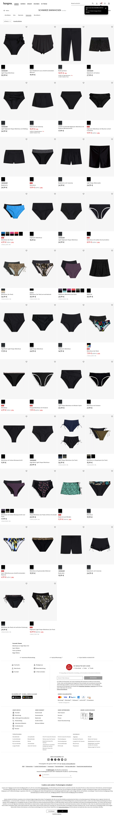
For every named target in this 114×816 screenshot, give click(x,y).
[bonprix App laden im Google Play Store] (27, 697)
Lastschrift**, (83, 700)
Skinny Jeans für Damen (49, 739)
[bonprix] (7, 3)
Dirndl (89, 737)
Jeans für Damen (32, 746)
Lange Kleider (16, 746)
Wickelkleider (31, 739)
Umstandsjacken (62, 741)
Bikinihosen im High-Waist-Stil (20, 646)
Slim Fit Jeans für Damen (49, 737)
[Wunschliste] (105, 3)
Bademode (38, 718)
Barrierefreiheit (59, 766)
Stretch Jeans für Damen (64, 737)
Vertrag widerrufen (70, 766)
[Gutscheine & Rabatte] (101, 3)
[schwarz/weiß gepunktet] (32, 179)
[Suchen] (92, 3)
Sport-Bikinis (16, 648)
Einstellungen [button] (51, 811)
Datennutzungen (44, 788)
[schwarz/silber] (3, 402)
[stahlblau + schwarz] (3, 234)
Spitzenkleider (16, 741)
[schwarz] (3, 67)
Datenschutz (29, 766)
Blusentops (76, 743)
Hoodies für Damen (78, 739)
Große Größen (39, 720)
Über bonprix (61, 713)
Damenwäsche (39, 715)
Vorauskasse (90, 700)
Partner (10, 788)
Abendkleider (15, 737)
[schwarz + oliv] (65, 456)
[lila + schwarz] (69, 290)
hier (75, 791)
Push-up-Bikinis (16, 650)
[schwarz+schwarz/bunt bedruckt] (89, 345)
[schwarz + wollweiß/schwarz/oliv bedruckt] (32, 290)
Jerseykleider (31, 737)
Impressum (51, 766)
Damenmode (38, 712)
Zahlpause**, (75, 700)
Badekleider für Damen (94, 741)
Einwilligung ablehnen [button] (57, 814)
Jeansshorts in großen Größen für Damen (49, 745)
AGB (23, 766)
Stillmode (60, 746)
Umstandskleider (62, 743)
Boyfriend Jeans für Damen (48, 742)
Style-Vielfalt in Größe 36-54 (86, 657)
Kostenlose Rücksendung (28, 657)
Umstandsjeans (62, 739)
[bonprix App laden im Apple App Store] (16, 697)
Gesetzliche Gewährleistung (84, 766)
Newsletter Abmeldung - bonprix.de (87, 686)
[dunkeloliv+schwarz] (78, 290)
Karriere (60, 715)
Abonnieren (93, 678)
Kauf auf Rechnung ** (57, 657)
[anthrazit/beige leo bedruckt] (3, 290)
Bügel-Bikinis (16, 653)
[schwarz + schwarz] (21, 234)
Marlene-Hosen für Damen (48, 749)
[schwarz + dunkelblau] (60, 456)
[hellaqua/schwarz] (65, 290)
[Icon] (26, 27)
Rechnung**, (61, 700)
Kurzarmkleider (16, 743)
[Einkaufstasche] (109, 3)
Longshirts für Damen (78, 741)
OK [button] (62, 811)
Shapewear (76, 746)
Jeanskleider (31, 743)
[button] (7, 21)
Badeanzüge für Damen (94, 747)
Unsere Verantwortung (64, 721)
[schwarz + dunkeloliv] (7, 511)
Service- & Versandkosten (68, 764)
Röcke (29, 741)
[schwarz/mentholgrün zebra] (60, 511)
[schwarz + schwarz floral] (32, 511)
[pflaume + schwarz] (60, 290)
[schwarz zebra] (32, 567)
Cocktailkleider (16, 739)
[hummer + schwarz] (16, 234)
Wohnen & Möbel (39, 723)
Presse (59, 718)
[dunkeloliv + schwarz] (7, 234)
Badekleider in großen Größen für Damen (94, 744)
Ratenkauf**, (68, 700)
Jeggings (75, 737)
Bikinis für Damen (92, 739)
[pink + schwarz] (12, 234)
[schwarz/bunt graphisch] (3, 567)
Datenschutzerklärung (64, 807)
